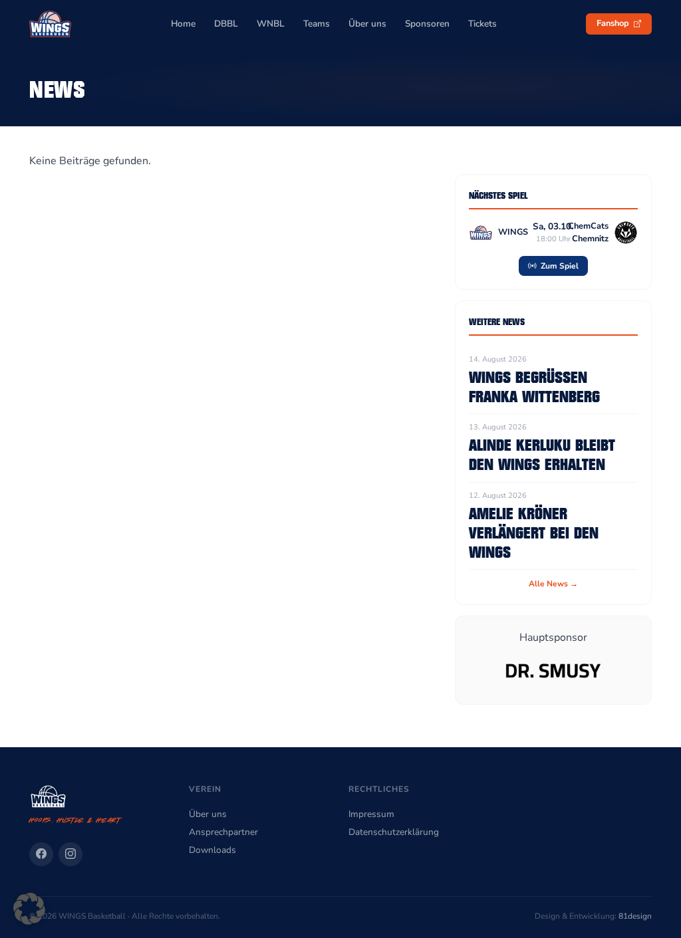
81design (635, 916)
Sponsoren (427, 23)
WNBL (271, 23)
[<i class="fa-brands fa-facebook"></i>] (41, 854)
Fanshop (614, 23)
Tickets (482, 23)
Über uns (367, 23)
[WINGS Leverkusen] (50, 24)
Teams (316, 23)
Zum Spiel (559, 266)
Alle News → (553, 583)
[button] (29, 908)
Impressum (371, 814)
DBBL (226, 23)
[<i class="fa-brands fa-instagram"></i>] (70, 854)
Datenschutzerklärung (393, 832)
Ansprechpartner (223, 832)
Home (183, 23)
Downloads (212, 850)
